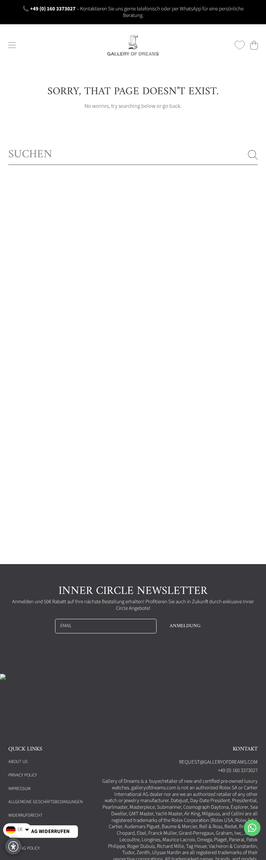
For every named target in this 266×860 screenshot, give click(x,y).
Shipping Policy (24, 848)
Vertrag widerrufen (43, 831)
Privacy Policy (22, 775)
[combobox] (133, 155)
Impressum (19, 789)
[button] (12, 45)
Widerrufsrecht (25, 815)
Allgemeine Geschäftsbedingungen (45, 802)
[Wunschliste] (240, 45)
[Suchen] (253, 155)
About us (18, 761)
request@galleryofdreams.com (218, 762)
